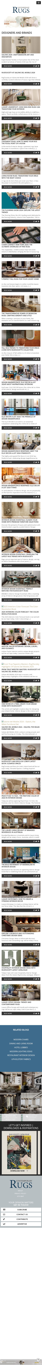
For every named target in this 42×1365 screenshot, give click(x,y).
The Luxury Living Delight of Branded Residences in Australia (18, 831)
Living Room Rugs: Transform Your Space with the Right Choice (20, 177)
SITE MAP (20, 1196)
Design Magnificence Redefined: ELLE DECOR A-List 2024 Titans (21, 486)
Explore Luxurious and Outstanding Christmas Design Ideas (18, 934)
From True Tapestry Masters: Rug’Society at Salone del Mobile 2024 (21, 670)
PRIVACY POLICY (20, 1193)
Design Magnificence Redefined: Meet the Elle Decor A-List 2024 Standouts (20, 452)
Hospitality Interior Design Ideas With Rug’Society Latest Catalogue (18, 969)
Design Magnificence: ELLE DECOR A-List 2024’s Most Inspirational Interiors (19, 383)
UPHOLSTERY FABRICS (21, 1059)
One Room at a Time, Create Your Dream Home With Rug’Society (19, 705)
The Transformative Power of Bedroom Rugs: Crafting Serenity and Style (19, 314)
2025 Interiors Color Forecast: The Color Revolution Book (20, 613)
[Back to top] (7, 1358)
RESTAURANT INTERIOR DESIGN (21, 1055)
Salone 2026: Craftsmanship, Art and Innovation (18, 56)
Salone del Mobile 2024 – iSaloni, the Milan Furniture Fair (21, 728)
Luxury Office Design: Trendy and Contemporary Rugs (16, 1003)
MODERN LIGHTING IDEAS (21, 1051)
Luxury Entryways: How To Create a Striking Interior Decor (17, 900)
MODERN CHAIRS (21, 1039)
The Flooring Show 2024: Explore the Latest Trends (21, 211)
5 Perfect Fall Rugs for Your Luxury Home (20, 279)
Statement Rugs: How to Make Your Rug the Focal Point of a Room (19, 142)
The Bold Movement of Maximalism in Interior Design (18, 865)
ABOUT (20, 1191)
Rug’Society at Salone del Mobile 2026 (18, 72)
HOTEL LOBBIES (21, 1047)
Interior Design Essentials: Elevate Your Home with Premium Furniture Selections (20, 521)
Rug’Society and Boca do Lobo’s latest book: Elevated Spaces (19, 762)
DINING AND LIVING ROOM (21, 1043)
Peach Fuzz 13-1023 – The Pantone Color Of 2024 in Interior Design (20, 797)
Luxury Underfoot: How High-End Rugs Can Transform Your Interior (21, 108)
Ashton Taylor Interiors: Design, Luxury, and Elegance (19, 647)
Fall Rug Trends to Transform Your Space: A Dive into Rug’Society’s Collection (20, 349)
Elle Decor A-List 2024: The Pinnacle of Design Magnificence (18, 418)
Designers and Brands (17, 32)
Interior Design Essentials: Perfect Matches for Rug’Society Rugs (17, 590)
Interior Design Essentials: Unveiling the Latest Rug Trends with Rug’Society (20, 555)
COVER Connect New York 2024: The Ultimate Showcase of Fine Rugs (17, 246)
